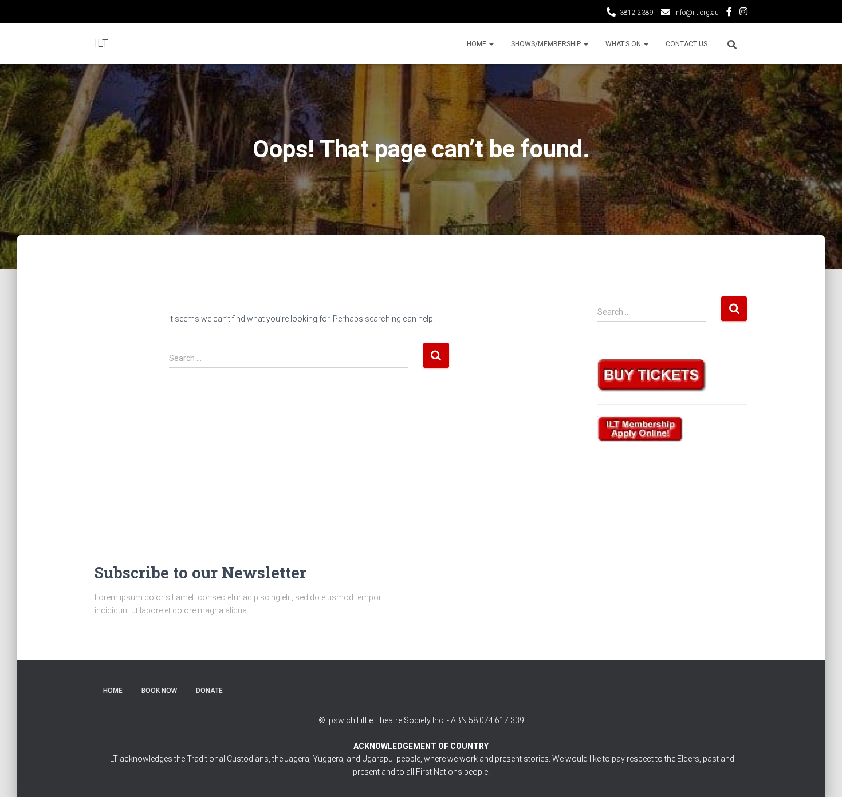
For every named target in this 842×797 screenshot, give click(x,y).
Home (477, 44)
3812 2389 (637, 13)
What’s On (624, 44)
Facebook (729, 13)
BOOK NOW (159, 691)
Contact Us (686, 44)
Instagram (743, 13)
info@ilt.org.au (696, 13)
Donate (209, 691)
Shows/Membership (547, 44)
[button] (491, 44)
